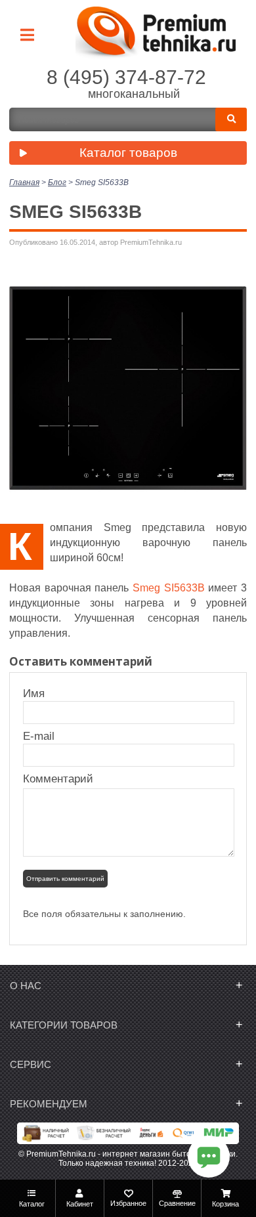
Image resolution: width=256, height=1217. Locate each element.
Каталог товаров (128, 153)
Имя (40, 693)
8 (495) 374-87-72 (126, 77)
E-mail (40, 736)
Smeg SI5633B (169, 587)
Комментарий (58, 779)
